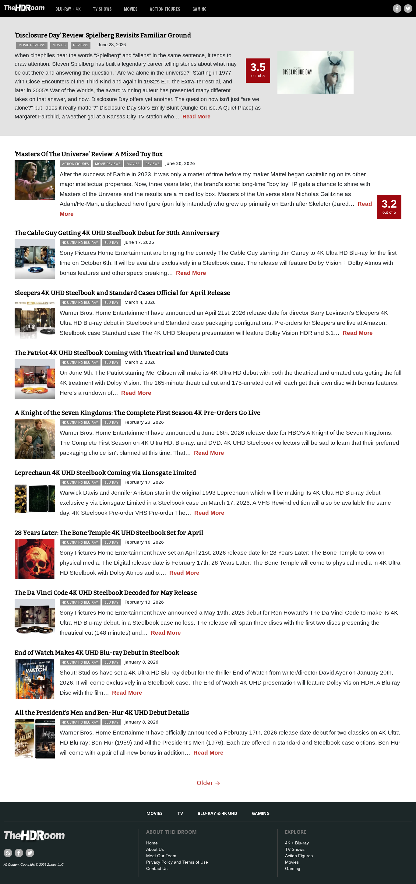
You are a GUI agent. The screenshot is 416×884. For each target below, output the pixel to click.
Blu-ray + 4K (68, 8)
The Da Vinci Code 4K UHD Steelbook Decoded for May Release (106, 592)
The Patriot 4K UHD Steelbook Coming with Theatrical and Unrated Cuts (121, 352)
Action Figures (165, 8)
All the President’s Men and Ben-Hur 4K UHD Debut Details (102, 712)
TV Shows (102, 8)
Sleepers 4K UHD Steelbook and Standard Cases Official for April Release (122, 292)
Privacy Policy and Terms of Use (177, 862)
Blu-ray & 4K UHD (217, 813)
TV (180, 813)
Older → (208, 783)
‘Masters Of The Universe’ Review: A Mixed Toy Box (89, 154)
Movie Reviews (32, 45)
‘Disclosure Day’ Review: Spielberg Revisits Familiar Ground (103, 35)
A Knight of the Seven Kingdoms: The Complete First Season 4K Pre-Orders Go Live (137, 412)
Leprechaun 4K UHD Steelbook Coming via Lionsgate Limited (105, 472)
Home (152, 842)
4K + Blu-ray (297, 842)
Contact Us (156, 868)
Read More (196, 117)
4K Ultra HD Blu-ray (80, 242)
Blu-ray (111, 242)
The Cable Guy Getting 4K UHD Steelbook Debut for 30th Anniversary (117, 233)
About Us (155, 849)
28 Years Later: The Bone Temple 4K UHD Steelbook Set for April (109, 532)
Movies (131, 8)
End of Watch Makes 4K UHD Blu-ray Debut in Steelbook (97, 652)
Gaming (199, 8)
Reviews (80, 45)
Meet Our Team (161, 855)
